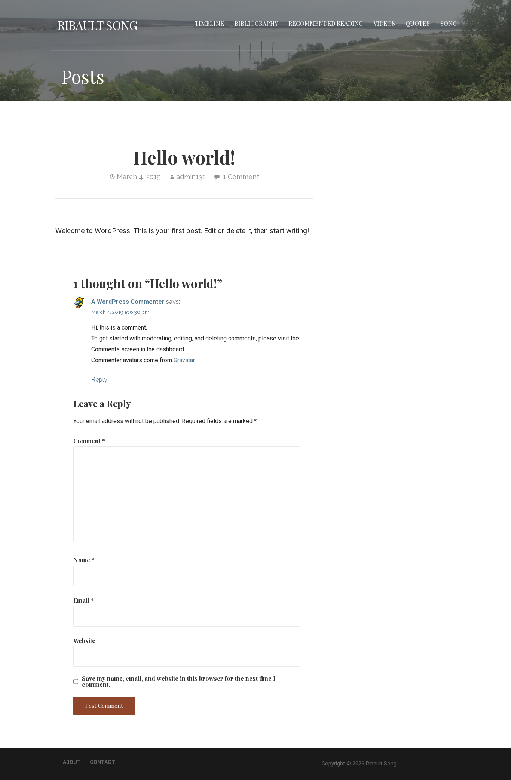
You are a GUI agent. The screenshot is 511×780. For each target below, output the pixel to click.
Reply (99, 379)
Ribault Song (97, 25)
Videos (384, 23)
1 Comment (241, 177)
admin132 (191, 177)
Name (84, 560)
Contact (102, 762)
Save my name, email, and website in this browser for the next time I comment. (178, 682)
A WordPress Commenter (128, 301)
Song (448, 23)
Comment (89, 441)
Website (84, 641)
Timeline (209, 23)
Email (83, 600)
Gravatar (184, 360)
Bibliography (256, 23)
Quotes (418, 23)
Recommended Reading (325, 23)
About (72, 762)
